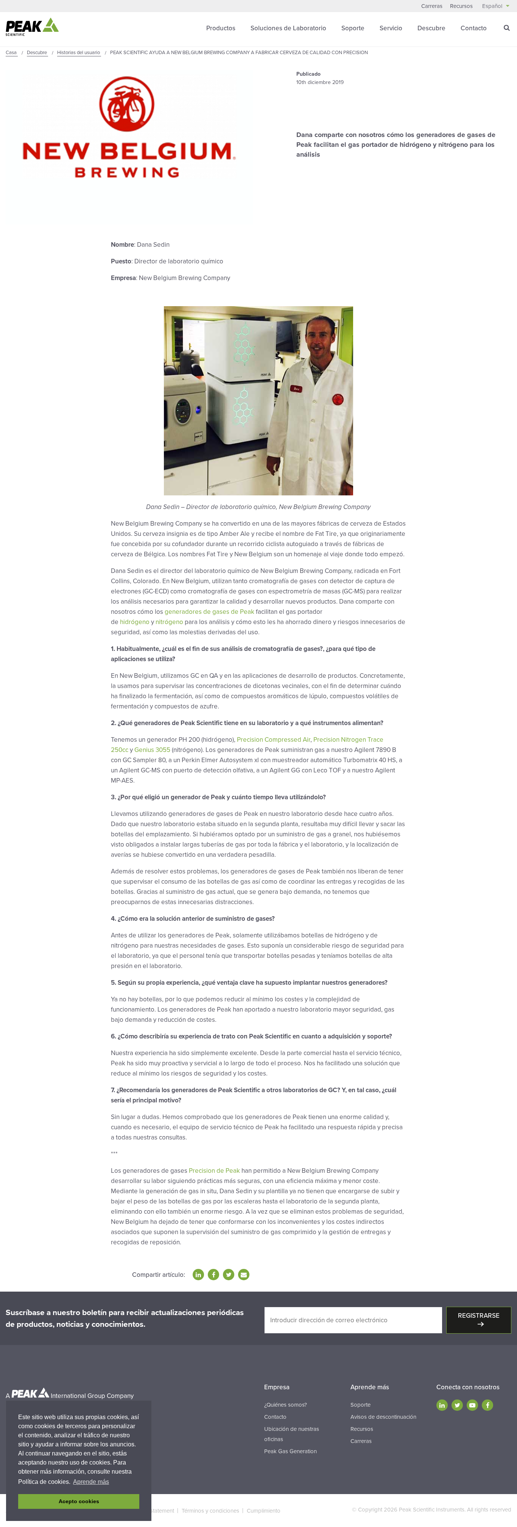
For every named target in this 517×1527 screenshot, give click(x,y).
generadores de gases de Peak (209, 612)
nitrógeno (169, 622)
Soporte (352, 28)
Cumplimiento (263, 1510)
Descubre (431, 28)
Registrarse (479, 1316)
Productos (220, 28)
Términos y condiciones (210, 1510)
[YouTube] (472, 1405)
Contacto (474, 28)
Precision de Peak (214, 1171)
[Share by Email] (243, 1274)
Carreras (431, 6)
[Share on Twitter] (228, 1274)
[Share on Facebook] (213, 1274)
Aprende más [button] (91, 1482)
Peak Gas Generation (290, 1451)
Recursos (461, 6)
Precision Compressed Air (273, 740)
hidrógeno (134, 622)
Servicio (391, 28)
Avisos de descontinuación (383, 1416)
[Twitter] (457, 1405)
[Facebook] (487, 1405)
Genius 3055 (152, 750)
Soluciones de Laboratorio (288, 28)
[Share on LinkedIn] (198, 1274)
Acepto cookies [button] (79, 1501)
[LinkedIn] (442, 1405)
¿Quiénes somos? (285, 1404)
